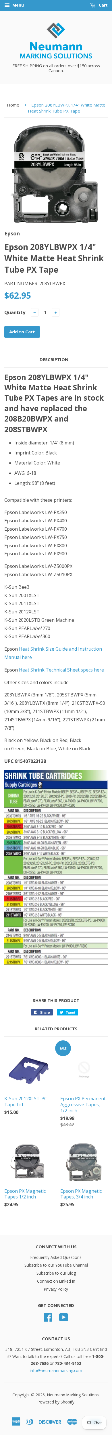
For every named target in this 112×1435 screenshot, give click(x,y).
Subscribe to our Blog (56, 1273)
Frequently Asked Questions (56, 1257)
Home (13, 105)
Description (54, 359)
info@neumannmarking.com (56, 1370)
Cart (103, 5)
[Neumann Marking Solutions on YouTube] (63, 1319)
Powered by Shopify (56, 1402)
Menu (17, 5)
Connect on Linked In (56, 1281)
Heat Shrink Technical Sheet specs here (61, 670)
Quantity (14, 312)
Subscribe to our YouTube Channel (56, 1265)
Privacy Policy (56, 1289)
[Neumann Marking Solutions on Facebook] (48, 1319)
